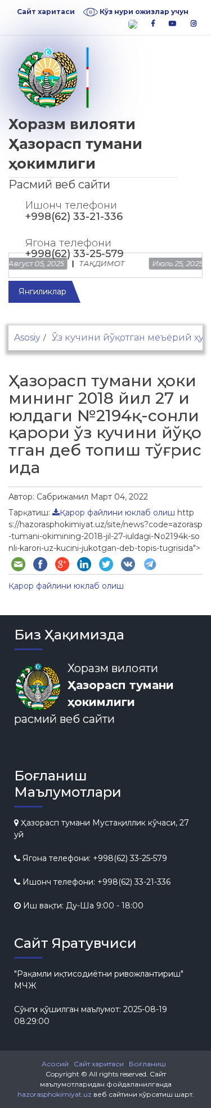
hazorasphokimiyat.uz (54, 1094)
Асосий (55, 1064)
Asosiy (27, 337)
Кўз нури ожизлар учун (143, 11)
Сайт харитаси (46, 11)
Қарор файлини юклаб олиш (117, 512)
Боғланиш (147, 1064)
